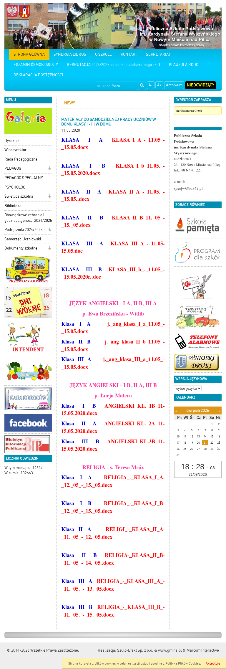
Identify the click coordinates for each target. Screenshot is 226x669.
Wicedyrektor (15, 150)
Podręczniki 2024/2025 (23, 229)
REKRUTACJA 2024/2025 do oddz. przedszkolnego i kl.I (113, 64)
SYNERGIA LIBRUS (70, 54)
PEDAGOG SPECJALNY (23, 178)
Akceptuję (213, 663)
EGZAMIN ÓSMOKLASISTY (36, 64)
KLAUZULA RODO (183, 64)
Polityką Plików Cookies (182, 663)
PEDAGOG (12, 168)
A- (151, 85)
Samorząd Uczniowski (22, 239)
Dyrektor (11, 140)
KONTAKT (129, 54)
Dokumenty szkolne (20, 248)
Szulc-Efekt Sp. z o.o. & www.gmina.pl (149, 650)
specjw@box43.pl (188, 188)
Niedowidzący (200, 85)
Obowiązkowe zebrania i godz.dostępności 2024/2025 (28, 218)
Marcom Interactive (203, 650)
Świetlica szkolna (18, 196)
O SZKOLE (103, 54)
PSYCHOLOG (14, 187)
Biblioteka (12, 206)
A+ (159, 85)
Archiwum (174, 85)
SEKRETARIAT (158, 54)
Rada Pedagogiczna (20, 159)
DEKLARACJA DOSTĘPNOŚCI (38, 75)
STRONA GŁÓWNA (29, 54)
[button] (49, 169)
